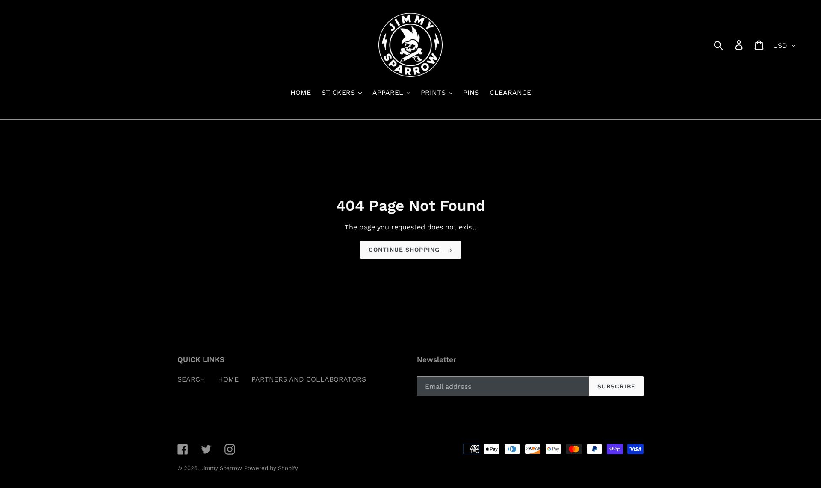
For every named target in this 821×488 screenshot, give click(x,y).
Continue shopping (404, 249)
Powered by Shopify (271, 468)
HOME (228, 379)
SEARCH (191, 379)
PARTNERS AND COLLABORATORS (308, 379)
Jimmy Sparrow (221, 468)
